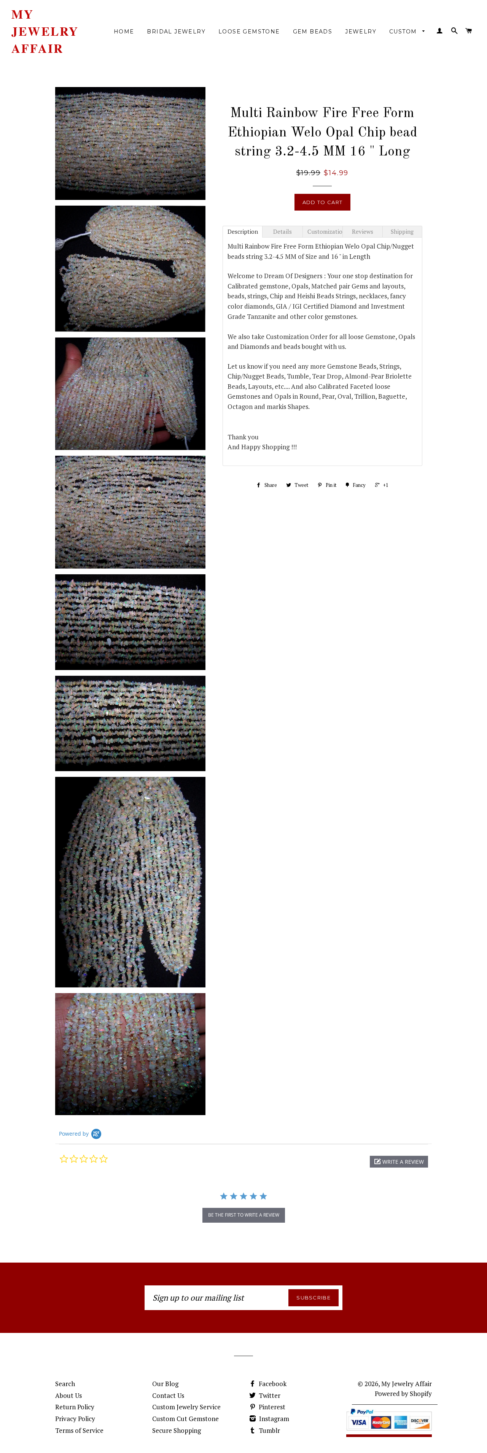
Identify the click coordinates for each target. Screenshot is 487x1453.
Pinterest (271, 1406)
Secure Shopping (176, 1430)
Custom (404, 31)
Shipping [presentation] (402, 231)
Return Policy (74, 1406)
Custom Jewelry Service (186, 1406)
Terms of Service (79, 1430)
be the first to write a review (243, 1215)
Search (65, 1383)
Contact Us (168, 1395)
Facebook (271, 1383)
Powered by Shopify (403, 1393)
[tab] (243, 232)
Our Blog (165, 1383)
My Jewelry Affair (45, 31)
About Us (68, 1395)
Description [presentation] (243, 231)
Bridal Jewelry (176, 31)
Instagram (273, 1418)
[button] (399, 1162)
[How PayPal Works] (389, 1432)
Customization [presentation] (324, 231)
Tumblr (268, 1430)
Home (124, 31)
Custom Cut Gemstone (185, 1418)
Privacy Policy (75, 1418)
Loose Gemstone (249, 31)
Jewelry (360, 31)
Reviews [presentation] (362, 231)
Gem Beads (313, 31)
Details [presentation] (282, 231)
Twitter (268, 1395)
